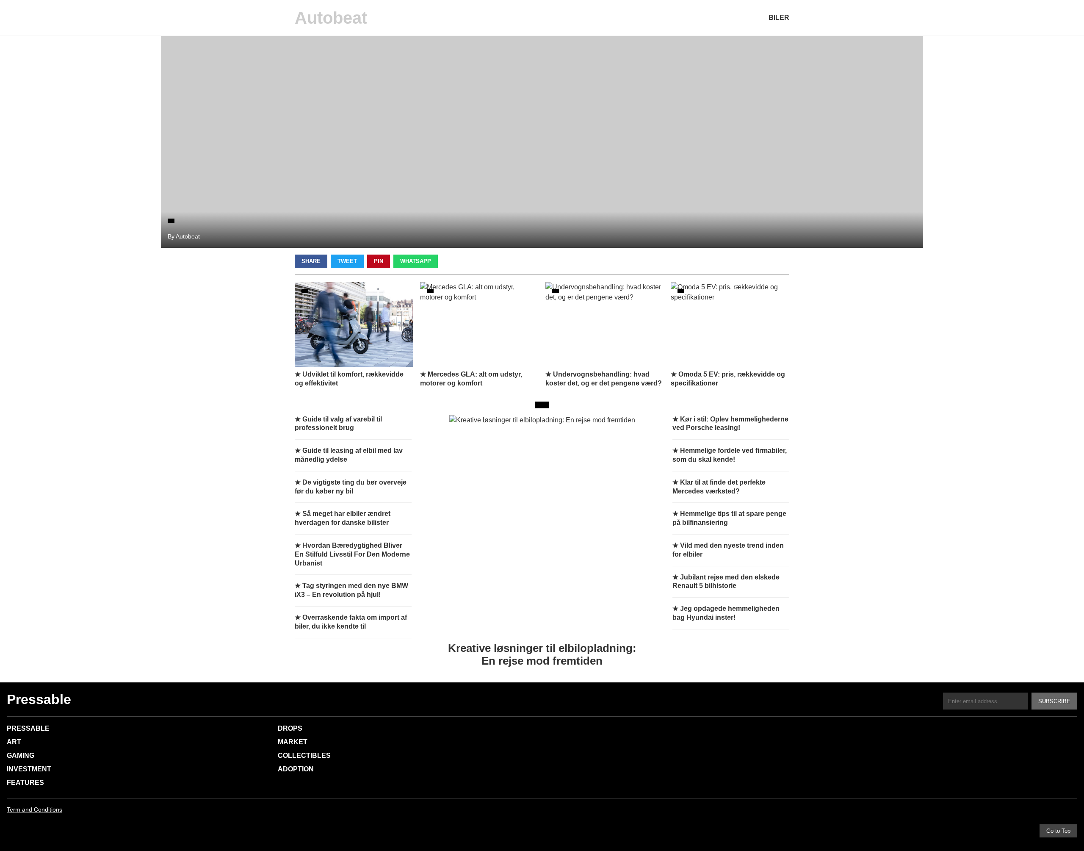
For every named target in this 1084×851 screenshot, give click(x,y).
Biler (779, 17)
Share (311, 261)
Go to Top (1058, 831)
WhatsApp (415, 261)
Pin (378, 261)
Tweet (347, 261)
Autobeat (331, 17)
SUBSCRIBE (1054, 701)
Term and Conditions (34, 809)
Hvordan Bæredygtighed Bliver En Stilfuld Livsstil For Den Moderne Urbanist (352, 554)
